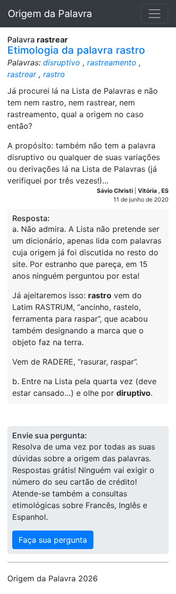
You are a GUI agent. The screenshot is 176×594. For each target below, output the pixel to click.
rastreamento (111, 62)
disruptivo (61, 62)
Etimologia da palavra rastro (76, 50)
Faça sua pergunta (53, 540)
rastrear (21, 74)
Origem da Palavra (50, 14)
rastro (54, 74)
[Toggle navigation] (154, 13)
